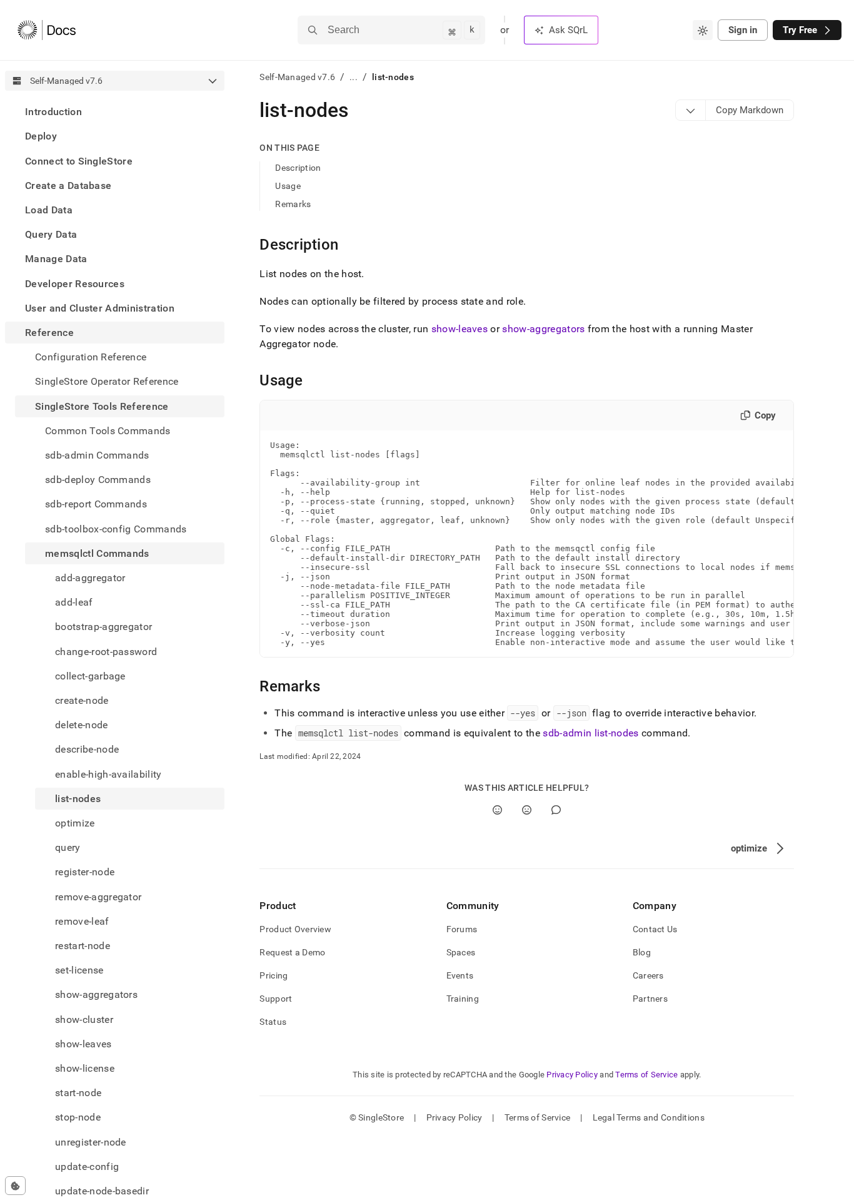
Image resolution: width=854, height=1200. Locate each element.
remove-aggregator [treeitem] (98, 897)
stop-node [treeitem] (78, 1117)
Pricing (273, 975)
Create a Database (68, 185)
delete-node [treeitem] (81, 725)
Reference (49, 332)
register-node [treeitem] (84, 872)
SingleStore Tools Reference (102, 406)
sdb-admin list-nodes (590, 733)
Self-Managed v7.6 (297, 77)
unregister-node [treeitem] (90, 1142)
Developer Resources (74, 283)
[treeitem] (114, 112)
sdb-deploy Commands (98, 480)
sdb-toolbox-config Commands (116, 528)
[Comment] (556, 809)
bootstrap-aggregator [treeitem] (103, 627)
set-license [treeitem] (79, 970)
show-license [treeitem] (84, 1068)
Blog (642, 952)
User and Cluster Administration (99, 308)
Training (462, 999)
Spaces (461, 952)
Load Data (49, 210)
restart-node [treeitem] (82, 946)
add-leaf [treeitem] (74, 602)
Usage (287, 186)
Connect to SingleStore (79, 160)
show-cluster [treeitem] (84, 1019)
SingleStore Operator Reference (107, 381)
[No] (526, 809)
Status (272, 1022)
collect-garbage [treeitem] (90, 676)
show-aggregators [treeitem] (96, 994)
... (353, 77)
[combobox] (703, 30)
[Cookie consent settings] (15, 1185)
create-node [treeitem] (82, 700)
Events (460, 975)
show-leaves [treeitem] (83, 1044)
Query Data (51, 234)
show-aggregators (543, 329)
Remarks (293, 204)
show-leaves (459, 329)
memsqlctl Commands (97, 553)
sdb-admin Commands (97, 455)
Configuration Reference (90, 357)
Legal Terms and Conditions (649, 1117)
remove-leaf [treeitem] (82, 921)
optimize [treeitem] (75, 823)
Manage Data (56, 259)
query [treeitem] (68, 847)
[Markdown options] (691, 110)
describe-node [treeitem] (87, 749)
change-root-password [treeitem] (106, 651)
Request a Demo (292, 952)
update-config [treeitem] (87, 1166)
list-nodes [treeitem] (78, 799)
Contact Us (655, 929)
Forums (462, 929)
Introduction (53, 112)
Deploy (41, 136)
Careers (648, 975)
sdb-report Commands (96, 504)
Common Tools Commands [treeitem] (108, 431)
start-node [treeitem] (78, 1093)
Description (298, 168)
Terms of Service (646, 1074)
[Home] (47, 30)
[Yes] (497, 809)
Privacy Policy (572, 1074)
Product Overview (295, 929)
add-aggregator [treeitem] (90, 578)
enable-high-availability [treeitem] (108, 774)
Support (275, 999)
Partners (650, 999)
